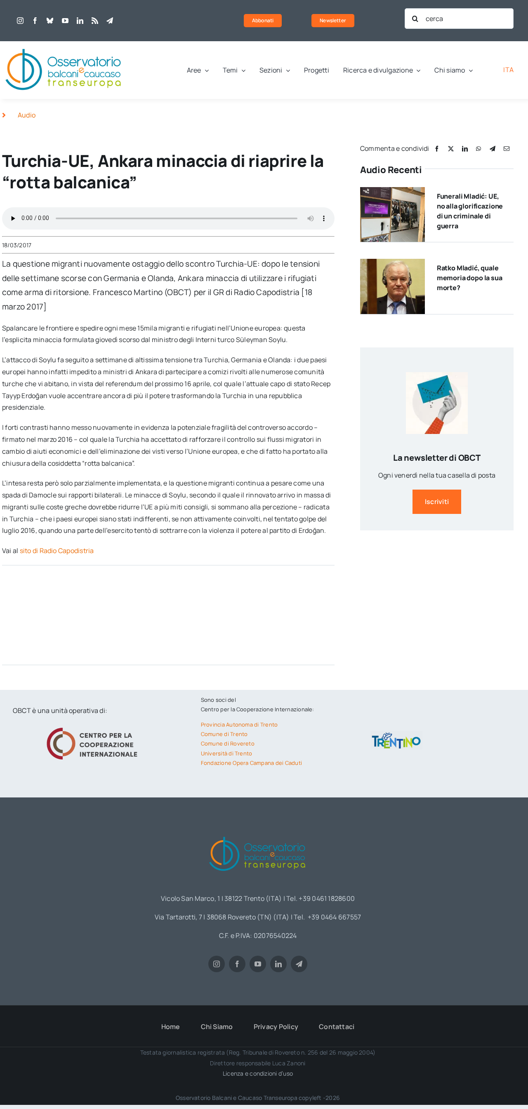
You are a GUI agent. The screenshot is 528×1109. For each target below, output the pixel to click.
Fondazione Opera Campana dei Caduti (251, 763)
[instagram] (20, 20)
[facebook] (35, 20)
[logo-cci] (94, 726)
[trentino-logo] (396, 734)
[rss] (95, 20)
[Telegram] (493, 149)
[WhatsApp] (478, 149)
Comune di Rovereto (228, 743)
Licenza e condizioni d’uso (258, 1073)
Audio (26, 115)
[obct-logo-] (64, 44)
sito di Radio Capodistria (57, 550)
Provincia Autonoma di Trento (239, 724)
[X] (451, 149)
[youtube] (65, 20)
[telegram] (109, 20)
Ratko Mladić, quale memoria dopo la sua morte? (469, 277)
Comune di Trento (224, 734)
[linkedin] (80, 20)
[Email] (507, 149)
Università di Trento (226, 753)
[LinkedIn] (465, 149)
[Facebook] (437, 149)
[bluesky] (50, 20)
